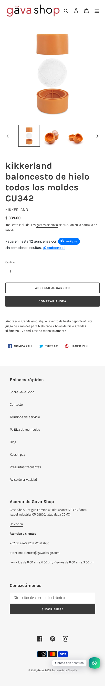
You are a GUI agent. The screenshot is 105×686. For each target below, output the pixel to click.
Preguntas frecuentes (25, 466)
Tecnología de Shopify (64, 670)
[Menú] (97, 10)
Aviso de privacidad (23, 479)
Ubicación (16, 523)
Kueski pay (17, 454)
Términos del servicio (25, 416)
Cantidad (10, 262)
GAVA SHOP (44, 670)
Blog (13, 441)
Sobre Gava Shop (22, 391)
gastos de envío (47, 224)
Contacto (16, 404)
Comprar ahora (52, 301)
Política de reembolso (25, 429)
